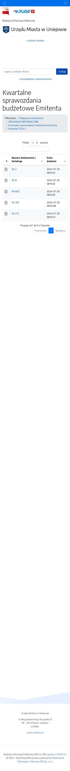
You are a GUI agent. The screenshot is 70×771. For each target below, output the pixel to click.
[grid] (35, 187)
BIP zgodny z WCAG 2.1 (54, 754)
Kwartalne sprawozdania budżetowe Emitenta (32, 125)
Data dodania (51, 159)
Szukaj (61, 71)
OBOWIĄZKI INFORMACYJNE (23, 121)
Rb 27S (15, 213)
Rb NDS (16, 191)
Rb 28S (15, 202)
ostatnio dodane (35, 40)
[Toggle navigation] (65, 3)
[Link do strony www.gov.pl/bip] (7, 11)
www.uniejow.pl (35, 732)
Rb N (14, 180)
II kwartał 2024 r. (17, 128)
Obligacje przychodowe (31, 118)
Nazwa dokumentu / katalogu (24, 159)
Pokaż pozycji (35, 142)
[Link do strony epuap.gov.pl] (24, 11)
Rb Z (14, 169)
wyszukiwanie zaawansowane (36, 78)
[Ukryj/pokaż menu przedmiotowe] (4, 3)
